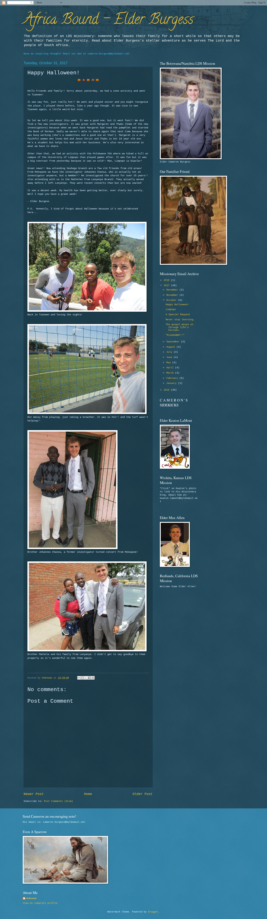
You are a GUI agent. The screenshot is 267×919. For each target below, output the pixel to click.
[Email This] (79, 678)
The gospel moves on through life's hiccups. (179, 327)
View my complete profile (40, 903)
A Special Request (178, 314)
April (170, 367)
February (172, 378)
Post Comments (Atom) (58, 801)
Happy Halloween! (177, 304)
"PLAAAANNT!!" (175, 335)
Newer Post (34, 794)
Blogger (153, 911)
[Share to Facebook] (89, 678)
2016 (167, 390)
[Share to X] (86, 678)
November (172, 295)
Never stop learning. (180, 319)
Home (88, 794)
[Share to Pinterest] (93, 678)
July (170, 352)
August (171, 347)
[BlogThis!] (82, 678)
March (170, 373)
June (170, 357)
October (172, 300)
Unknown (31, 898)
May (169, 362)
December (172, 290)
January (172, 383)
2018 (167, 280)
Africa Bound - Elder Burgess (108, 20)
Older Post (143, 794)
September (173, 341)
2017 (167, 285)
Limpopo (171, 309)
